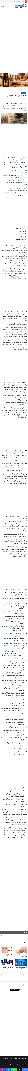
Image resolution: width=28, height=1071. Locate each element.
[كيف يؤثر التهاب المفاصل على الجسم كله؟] (7, 962)
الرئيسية (24, 89)
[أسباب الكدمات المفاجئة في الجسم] (21, 950)
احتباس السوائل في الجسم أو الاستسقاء (16, 1)
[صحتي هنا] (21, 6)
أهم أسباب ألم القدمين (8, 955)
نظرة (19, 1060)
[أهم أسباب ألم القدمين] (7, 950)
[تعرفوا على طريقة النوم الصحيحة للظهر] (21, 962)
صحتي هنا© (14, 1058)
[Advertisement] (14, 25)
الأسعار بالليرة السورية (12, 1060)
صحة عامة (19, 89)
